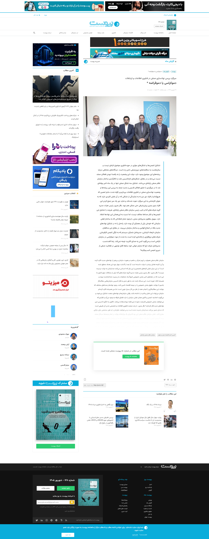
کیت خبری (124, 511)
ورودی (150, 500)
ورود (45, 15)
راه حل (150, 514)
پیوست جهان (148, 517)
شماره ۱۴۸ (161, 22)
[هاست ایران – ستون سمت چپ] (55, 54)
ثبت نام (36, 15)
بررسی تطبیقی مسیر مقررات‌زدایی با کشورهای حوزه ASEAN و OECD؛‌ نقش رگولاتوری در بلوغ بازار (100, 420)
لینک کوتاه (90, 385)
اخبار (150, 485)
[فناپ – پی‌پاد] (55, 177)
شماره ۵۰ (149, 90)
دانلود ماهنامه (66, 488)
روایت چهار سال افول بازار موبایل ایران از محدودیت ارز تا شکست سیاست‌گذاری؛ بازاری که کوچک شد (147, 420)
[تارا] (55, 152)
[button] (34, 33)
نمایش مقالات (45, 488)
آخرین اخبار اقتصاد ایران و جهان (166, 335)
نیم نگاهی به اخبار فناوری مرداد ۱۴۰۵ (100, 404)
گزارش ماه (169, 61)
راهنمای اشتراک (168, 15)
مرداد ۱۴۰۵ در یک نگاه (154, 404)
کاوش (150, 490)
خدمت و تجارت (147, 509)
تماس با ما (124, 503)
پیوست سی (124, 487)
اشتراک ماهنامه (159, 26)
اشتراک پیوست (55, 446)
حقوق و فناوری (148, 511)
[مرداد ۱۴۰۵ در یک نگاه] (170, 412)
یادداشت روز (148, 487)
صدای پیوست (123, 485)
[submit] (72, 502)
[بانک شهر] (129, 42)
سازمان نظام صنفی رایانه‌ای (147, 335)
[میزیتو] (55, 286)
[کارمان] (55, 311)
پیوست (173, 72)
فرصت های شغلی (122, 509)
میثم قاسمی (65, 365)
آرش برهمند (65, 344)
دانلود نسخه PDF (170, 385)
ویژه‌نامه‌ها (124, 500)
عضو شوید (135, 535)
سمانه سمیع (64, 355)
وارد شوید (68, 535)
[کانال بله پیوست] (64, 6)
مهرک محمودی (64, 334)
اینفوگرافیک (124, 490)
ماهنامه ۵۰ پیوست (131, 356)
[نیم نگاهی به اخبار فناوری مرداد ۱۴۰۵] (122, 412)
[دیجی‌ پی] (144, 6)
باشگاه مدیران (148, 506)
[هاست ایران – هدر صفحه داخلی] (129, 53)
